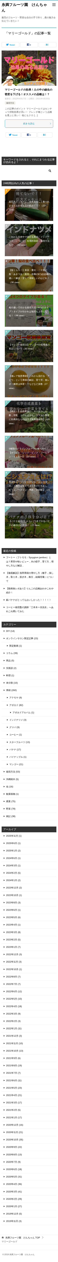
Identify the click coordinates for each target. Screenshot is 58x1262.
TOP (22, 1237)
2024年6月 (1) (13, 858)
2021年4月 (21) (14, 1095)
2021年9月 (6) (13, 1058)
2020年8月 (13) (14, 1154)
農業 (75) (10, 801)
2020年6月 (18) (14, 1169)
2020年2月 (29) (14, 1199)
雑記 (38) (10, 816)
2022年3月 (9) (13, 1013)
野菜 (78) (10, 808)
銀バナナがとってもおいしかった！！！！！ (28, 600)
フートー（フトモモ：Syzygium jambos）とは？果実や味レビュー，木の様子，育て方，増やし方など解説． (29, 561)
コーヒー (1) (15, 734)
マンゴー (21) (16, 764)
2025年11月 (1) (14, 836)
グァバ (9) (14, 727)
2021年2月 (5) (13, 1110)
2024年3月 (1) (13, 865)
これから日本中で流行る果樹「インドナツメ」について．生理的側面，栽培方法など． (29, 241)
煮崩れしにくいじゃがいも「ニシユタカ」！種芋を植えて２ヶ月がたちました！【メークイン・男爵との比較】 (29, 488)
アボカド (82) (16, 705)
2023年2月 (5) (13, 939)
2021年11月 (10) (14, 1043)
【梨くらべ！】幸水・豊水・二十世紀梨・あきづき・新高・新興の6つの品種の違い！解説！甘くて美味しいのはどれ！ (30, 276)
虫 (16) (9, 786)
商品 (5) (10, 660)
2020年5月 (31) (14, 1176)
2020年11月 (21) (14, 1132)
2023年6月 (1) (13, 910)
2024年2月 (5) (13, 873)
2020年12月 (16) (14, 1125)
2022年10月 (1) (14, 969)
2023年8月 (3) (13, 902)
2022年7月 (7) (13, 984)
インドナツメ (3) (17, 720)
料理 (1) (10, 675)
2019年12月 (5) (14, 1213)
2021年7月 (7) (13, 1073)
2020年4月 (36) (14, 1184)
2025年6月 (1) (13, 843)
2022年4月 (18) (14, 1006)
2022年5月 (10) (14, 999)
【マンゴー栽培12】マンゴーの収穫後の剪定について (29, 346)
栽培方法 (10, 103)
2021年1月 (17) (14, 1117)
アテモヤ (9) (15, 697)
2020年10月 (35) (14, 1139)
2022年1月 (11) (14, 1028)
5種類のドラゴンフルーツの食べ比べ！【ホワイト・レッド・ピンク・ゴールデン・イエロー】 (29, 452)
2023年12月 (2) (14, 887)
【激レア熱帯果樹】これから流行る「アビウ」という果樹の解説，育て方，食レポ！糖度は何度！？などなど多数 (29, 382)
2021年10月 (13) (14, 1050)
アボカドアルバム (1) (23, 712)
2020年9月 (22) (14, 1147)
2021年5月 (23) (14, 1088)
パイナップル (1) (17, 757)
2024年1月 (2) (13, 880)
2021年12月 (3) (14, 1036)
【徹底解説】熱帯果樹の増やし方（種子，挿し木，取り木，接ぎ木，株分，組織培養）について (29, 577)
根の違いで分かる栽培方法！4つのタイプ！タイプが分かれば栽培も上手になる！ (28, 311)
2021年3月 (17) (14, 1102)
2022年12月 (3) (14, 954)
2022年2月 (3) (13, 1021)
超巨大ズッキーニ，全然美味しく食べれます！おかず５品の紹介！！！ (29, 205)
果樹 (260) (11, 690)
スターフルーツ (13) (19, 742)
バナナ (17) (15, 749)
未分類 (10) (12, 683)
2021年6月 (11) (14, 1080)
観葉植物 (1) (12, 794)
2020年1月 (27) (14, 1206)
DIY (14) (10, 631)
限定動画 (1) (15, 645)
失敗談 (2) (11, 668)
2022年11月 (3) (14, 961)
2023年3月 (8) (13, 932)
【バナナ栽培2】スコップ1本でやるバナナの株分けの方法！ (29, 523)
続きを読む (29, 123)
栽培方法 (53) (13, 771)
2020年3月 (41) (14, 1191)
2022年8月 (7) (13, 976)
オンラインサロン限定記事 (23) (22, 638)
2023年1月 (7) (13, 947)
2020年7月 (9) (13, 1162)
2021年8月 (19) (14, 1065)
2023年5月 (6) (13, 917)
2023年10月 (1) (14, 895)
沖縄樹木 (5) (12, 779)
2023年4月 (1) (13, 924)
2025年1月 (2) (13, 850)
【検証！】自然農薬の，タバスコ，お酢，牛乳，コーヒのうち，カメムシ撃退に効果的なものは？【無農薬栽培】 (29, 417)
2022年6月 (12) (14, 991)
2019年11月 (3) (14, 1221)
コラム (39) (12, 653)
